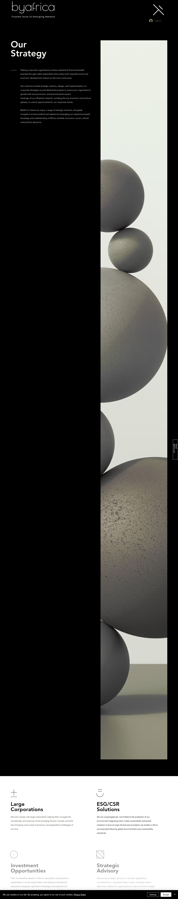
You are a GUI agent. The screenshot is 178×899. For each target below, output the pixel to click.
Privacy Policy (80, 894)
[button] (158, 9)
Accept (166, 894)
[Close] (174, 894)
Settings (153, 894)
